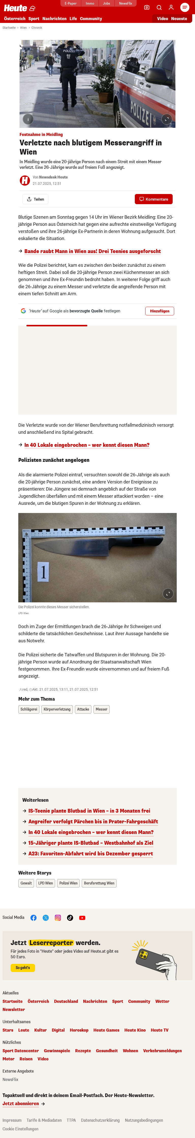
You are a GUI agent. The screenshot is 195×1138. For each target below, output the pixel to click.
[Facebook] (33, 917)
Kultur (40, 1030)
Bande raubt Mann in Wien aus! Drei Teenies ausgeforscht (92, 251)
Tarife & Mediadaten (44, 1120)
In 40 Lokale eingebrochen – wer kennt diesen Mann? (87, 445)
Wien (23, 28)
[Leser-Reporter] (147, 7)
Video (162, 18)
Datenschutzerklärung (100, 1120)
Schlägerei (29, 709)
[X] (46, 917)
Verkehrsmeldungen (162, 1050)
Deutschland (66, 1001)
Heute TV (160, 1030)
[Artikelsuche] (159, 7)
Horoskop (79, 1030)
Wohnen (130, 1050)
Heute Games (106, 1030)
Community (91, 18)
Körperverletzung (57, 709)
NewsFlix (125, 3)
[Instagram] (58, 917)
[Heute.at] (15, 7)
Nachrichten (95, 1001)
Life (73, 18)
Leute (23, 1030)
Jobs (106, 3)
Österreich (14, 18)
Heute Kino (135, 1030)
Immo (90, 3)
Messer (101, 709)
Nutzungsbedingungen (144, 1120)
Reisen (26, 1059)
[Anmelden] (171, 7)
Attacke (83, 709)
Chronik (36, 28)
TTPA (71, 1120)
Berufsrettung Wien (99, 883)
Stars (8, 1030)
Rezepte (83, 1050)
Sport (33, 18)
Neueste (179, 18)
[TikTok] (70, 917)
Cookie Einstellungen (20, 1129)
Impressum (12, 1120)
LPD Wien (45, 883)
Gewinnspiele (57, 1050)
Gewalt (26, 883)
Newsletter (14, 1009)
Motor (8, 1059)
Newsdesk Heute (53, 177)
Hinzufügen (159, 311)
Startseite (9, 28)
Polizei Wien (68, 883)
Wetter (162, 1001)
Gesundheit (107, 1050)
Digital (58, 1030)
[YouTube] (82, 917)
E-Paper (71, 3)
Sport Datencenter (21, 1050)
